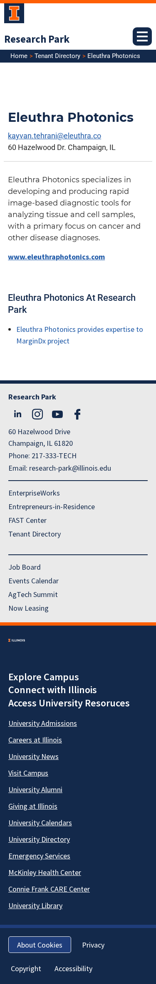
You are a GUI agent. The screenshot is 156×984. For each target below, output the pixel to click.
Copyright (26, 968)
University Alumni (35, 789)
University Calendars (40, 822)
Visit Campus (28, 773)
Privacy (93, 945)
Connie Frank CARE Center (49, 889)
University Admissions (42, 723)
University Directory (39, 839)
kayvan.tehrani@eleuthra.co (54, 135)
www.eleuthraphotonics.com (56, 256)
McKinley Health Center (44, 872)
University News (33, 756)
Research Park (36, 39)
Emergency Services (39, 856)
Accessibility (73, 968)
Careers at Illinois (35, 740)
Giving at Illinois (32, 806)
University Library (35, 905)
